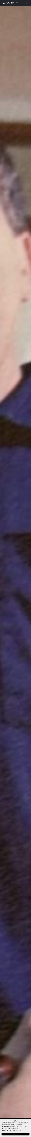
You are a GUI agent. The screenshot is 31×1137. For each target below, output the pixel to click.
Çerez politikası (16, 1130)
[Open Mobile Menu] (26, 3)
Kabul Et (15, 1134)
